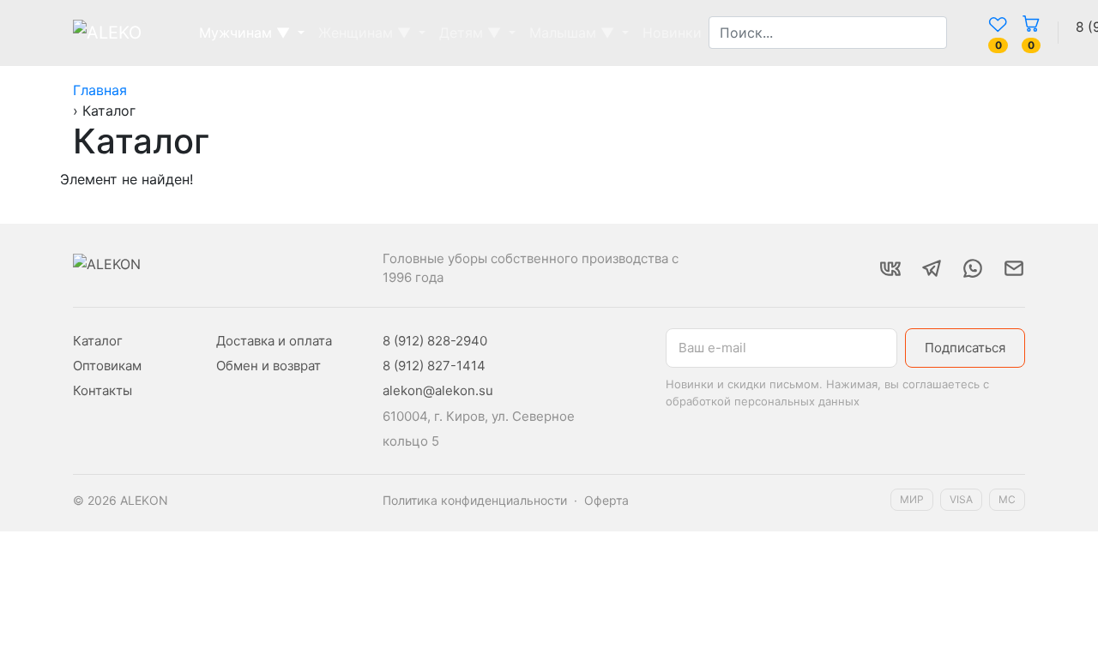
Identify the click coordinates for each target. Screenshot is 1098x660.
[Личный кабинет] (967, 32)
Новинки (672, 32)
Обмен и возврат (268, 365)
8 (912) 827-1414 (434, 365)
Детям (470, 32)
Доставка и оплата (274, 341)
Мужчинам (244, 32)
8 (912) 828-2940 (435, 341)
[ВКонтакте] (890, 268)
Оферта (606, 500)
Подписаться (965, 347)
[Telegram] (931, 268)
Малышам (571, 32)
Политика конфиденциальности (475, 500)
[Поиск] (954, 32)
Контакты (102, 390)
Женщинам (364, 32)
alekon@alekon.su (438, 390)
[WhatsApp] (973, 268)
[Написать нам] (1014, 268)
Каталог (98, 341)
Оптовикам (107, 365)
